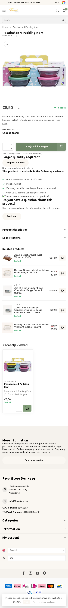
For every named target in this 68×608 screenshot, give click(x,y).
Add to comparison (11, 153)
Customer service (34, 460)
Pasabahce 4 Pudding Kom (25, 27)
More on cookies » (47, 602)
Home (5, 27)
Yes (26, 601)
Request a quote (15, 162)
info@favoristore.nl (18, 501)
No (34, 601)
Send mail (11, 216)
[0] (64, 10)
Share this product (31, 153)
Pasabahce (8, 36)
